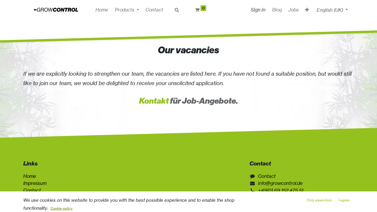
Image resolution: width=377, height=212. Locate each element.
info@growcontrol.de (280, 183)
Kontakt (154, 101)
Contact (32, 190)
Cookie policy (61, 208)
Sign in (258, 10)
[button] (307, 10)
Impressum (35, 183)
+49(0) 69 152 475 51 (280, 190)
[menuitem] (101, 10)
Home (29, 176)
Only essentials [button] (319, 200)
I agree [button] (344, 200)
